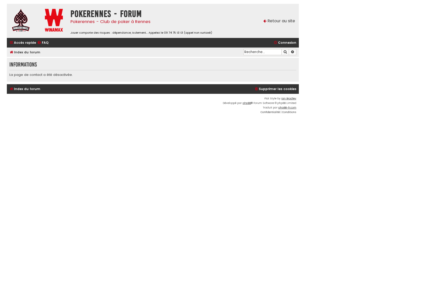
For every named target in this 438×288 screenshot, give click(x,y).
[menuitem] (42, 42)
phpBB (247, 103)
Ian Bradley (288, 98)
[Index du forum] (24, 21)
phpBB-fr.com (287, 107)
